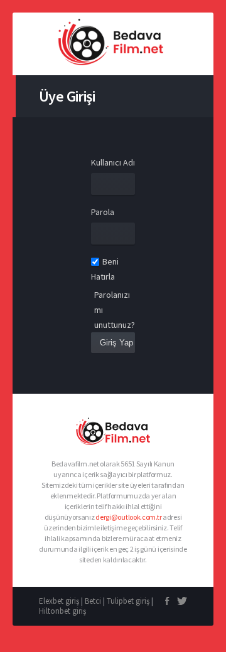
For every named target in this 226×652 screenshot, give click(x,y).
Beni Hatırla (105, 269)
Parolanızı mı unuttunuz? (114, 309)
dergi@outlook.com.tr (128, 517)
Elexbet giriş (59, 601)
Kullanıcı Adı (113, 162)
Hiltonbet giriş (62, 611)
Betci (93, 601)
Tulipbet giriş (128, 601)
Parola (102, 212)
